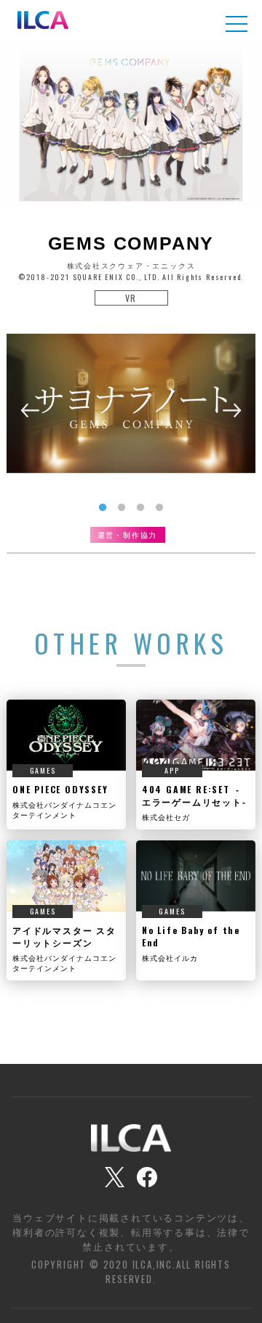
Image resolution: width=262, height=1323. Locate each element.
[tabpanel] (131, 403)
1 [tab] (102, 508)
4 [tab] (159, 508)
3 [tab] (140, 508)
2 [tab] (121, 508)
